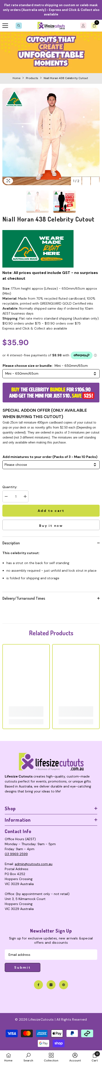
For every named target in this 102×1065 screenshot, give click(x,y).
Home (16, 78)
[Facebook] (38, 984)
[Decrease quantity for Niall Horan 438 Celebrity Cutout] (5, 496)
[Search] (19, 26)
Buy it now (51, 525)
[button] (86, 181)
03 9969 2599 (16, 854)
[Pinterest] (63, 984)
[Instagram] (51, 984)
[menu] (5, 25)
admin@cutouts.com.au (33, 864)
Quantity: (9, 487)
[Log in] (83, 26)
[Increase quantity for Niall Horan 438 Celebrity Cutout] (24, 496)
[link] (51, 52)
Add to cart (52, 511)
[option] (51, 136)
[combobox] (51, 373)
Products (32, 78)
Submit (22, 967)
